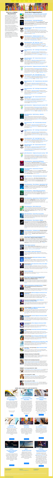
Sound (36, 72)
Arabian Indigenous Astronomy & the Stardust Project (34, 300)
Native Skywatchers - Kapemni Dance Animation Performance (36, 198)
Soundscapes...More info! (27, 94)
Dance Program (44, 76)
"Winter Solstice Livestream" (29, 245)
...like (11, 451)
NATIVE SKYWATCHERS (26, 6)
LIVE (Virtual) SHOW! (12, 397)
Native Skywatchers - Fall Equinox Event (32, 230)
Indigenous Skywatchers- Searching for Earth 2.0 (33, 285)
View (46, 297)
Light (31, 72)
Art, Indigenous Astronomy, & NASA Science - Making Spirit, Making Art (34, 308)
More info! (35, 25)
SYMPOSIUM (41, 397)
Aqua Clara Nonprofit (39, 46)
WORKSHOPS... (26, 425)
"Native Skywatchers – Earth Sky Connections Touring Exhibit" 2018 (33, 369)
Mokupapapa (28, 32)
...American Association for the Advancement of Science (41, 451)
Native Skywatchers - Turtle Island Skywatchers (33, 20)
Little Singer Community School (41, 53)
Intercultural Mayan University (34, 126)
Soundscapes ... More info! (39, 78)
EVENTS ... (41, 425)
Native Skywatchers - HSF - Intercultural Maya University (35, 122)
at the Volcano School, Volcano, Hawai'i (41, 100)
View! (12, 415)
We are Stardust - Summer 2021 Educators (33, 251)
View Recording (28, 320)
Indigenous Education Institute (35, 54)
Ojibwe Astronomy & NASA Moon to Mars (12, 399)
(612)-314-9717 (8, 470)
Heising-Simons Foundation (35, 43)
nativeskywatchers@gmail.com (24, 470)
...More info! (33, 33)
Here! (34, 217)
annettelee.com (36, 470)
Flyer (46, 268)
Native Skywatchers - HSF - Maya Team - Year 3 (33, 42)
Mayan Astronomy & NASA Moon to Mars (39, 335)
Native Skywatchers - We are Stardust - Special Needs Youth (35, 184)
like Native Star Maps (12, 427)
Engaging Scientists (38, 454)
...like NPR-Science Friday (26, 450)
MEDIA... (26, 449)
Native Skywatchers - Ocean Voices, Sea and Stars (34, 213)
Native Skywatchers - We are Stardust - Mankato (33, 220)
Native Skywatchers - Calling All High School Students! (34, 190)
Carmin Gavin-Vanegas (30, 78)
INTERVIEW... (41, 449)
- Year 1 (43, 138)
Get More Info (41, 414)
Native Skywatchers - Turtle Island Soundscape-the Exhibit (35, 13)
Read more (25, 195)
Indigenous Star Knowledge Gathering (41, 399)
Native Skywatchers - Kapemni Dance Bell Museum (34, 161)
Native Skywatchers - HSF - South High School (33, 74)
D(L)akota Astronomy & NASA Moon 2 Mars (39, 341)
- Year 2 (43, 74)
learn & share (26, 427)
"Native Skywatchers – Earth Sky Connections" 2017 (31, 375)
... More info (44, 72)
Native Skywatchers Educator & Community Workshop (34, 236)
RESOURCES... (11, 425)
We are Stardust (33, 158)
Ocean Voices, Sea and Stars (28, 150)
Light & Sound (41, 72)
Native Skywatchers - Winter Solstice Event (32, 206)
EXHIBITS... (12, 449)
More (29, 254)
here (28, 211)
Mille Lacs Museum (38, 119)
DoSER (43, 455)
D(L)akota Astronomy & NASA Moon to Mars (26, 399)
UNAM (26, 45)
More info (30, 127)
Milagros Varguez (44, 44)
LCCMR (38, 21)
